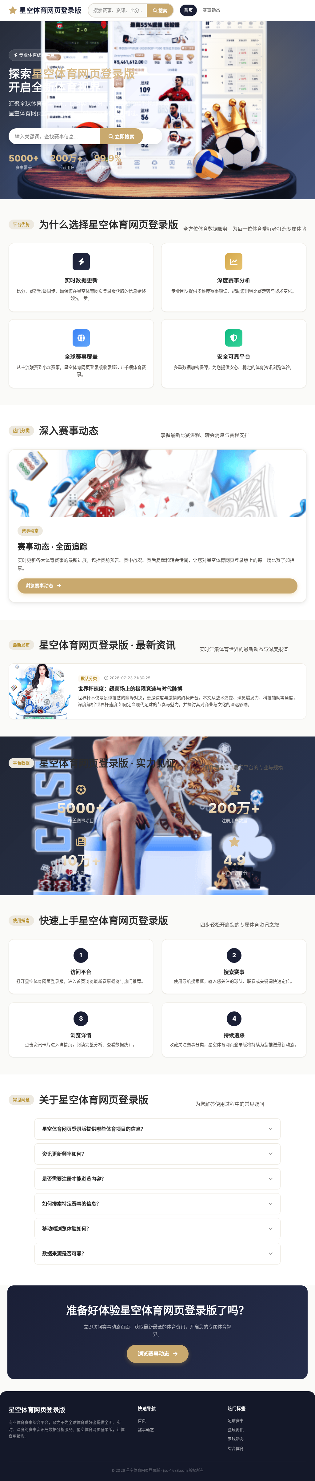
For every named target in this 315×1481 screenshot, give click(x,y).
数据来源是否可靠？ (64, 1253)
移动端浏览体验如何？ (66, 1228)
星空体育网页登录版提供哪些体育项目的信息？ (94, 1129)
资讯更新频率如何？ (64, 1154)
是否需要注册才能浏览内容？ (74, 1179)
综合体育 (236, 1448)
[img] (39, 691)
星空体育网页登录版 (50, 10)
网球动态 (236, 1438)
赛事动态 (211, 10)
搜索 (162, 10)
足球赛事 (236, 1420)
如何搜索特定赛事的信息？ (71, 1204)
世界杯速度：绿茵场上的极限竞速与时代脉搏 (130, 688)
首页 (188, 10)
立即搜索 (124, 136)
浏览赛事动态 (154, 1354)
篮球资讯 (236, 1429)
